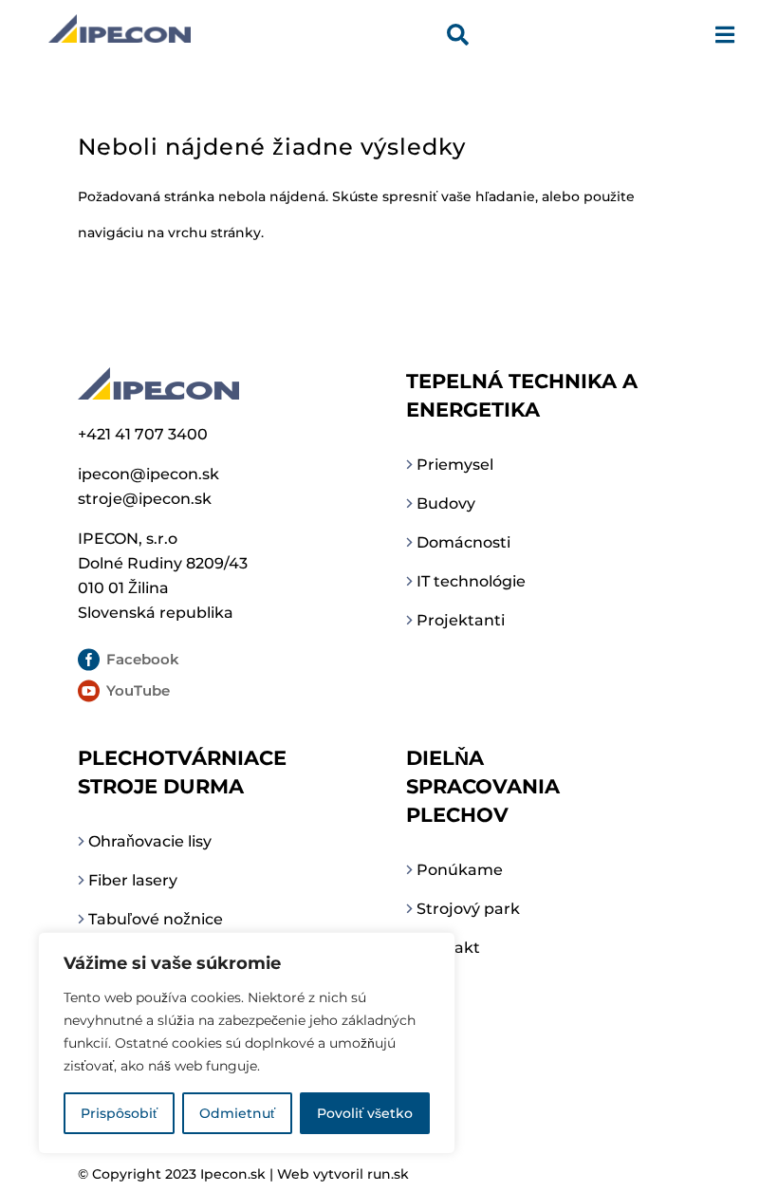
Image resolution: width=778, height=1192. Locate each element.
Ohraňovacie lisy (150, 841)
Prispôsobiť (119, 1113)
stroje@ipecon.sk (145, 499)
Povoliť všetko (365, 1113)
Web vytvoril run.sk (343, 1174)
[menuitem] (457, 37)
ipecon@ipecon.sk (148, 474)
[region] (246, 1043)
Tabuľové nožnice (155, 919)
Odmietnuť (237, 1113)
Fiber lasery (132, 880)
